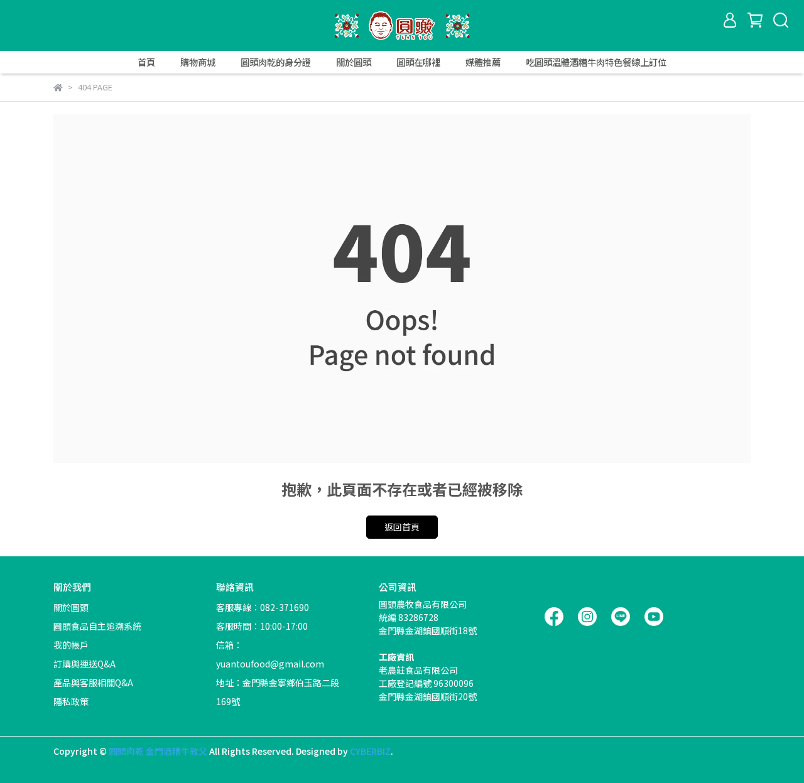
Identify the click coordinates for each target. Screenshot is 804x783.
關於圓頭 (353, 62)
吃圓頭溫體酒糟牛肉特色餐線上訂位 (596, 62)
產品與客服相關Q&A (93, 682)
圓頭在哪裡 (418, 62)
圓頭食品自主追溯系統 (97, 626)
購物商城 (197, 62)
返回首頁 (402, 527)
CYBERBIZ (370, 751)
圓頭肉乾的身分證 (276, 62)
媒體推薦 (483, 62)
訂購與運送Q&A (84, 663)
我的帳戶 (71, 645)
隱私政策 (71, 701)
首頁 (146, 62)
